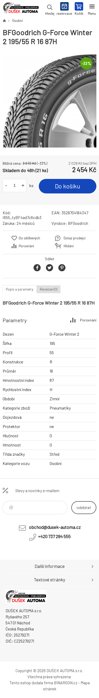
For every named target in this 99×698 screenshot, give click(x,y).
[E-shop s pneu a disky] (4, 20)
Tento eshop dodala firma (31, 682)
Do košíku (67, 186)
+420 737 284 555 (54, 536)
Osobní (17, 20)
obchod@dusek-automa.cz (55, 527)
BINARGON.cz (65, 682)
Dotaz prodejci (75, 238)
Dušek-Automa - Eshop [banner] (21, 9)
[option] (49, 101)
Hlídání (69, 246)
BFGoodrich (78, 223)
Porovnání (26, 246)
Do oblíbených (29, 238)
